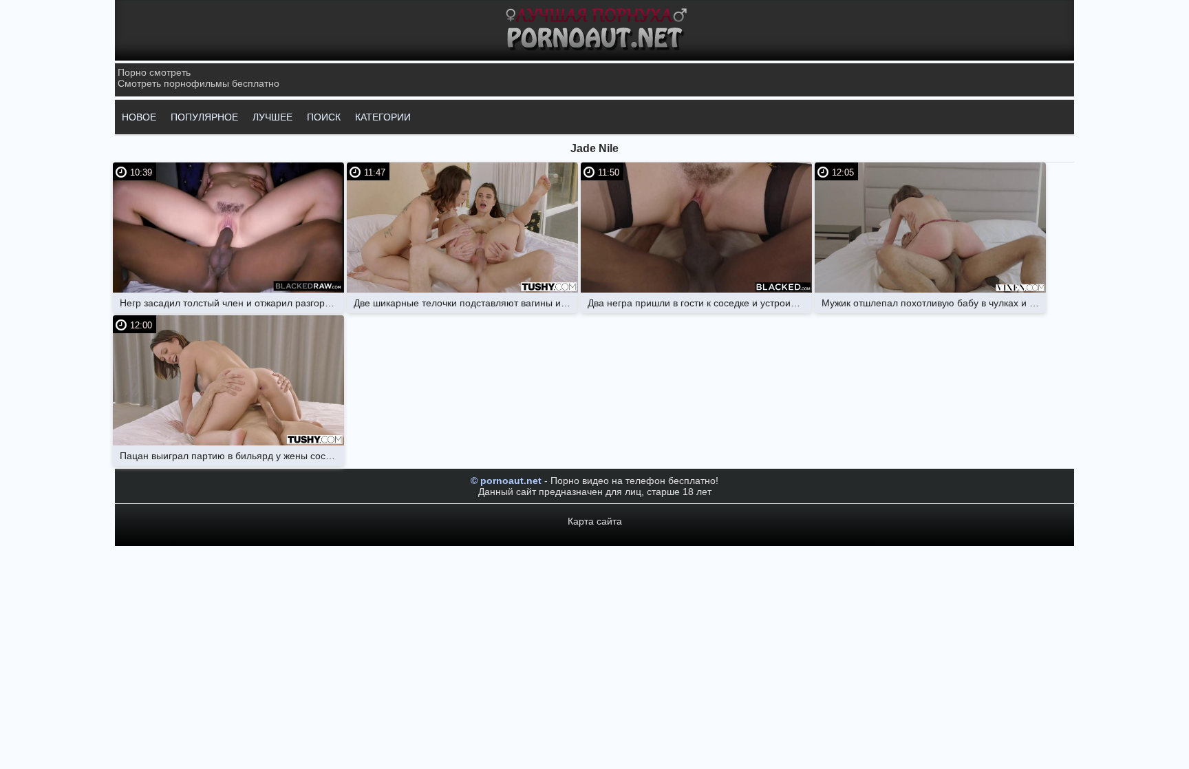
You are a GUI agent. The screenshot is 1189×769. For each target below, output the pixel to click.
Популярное (204, 117)
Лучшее (272, 117)
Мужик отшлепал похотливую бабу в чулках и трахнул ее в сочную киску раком (934, 302)
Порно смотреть (154, 72)
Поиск (324, 117)
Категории (383, 117)
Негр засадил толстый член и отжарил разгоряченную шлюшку (232, 302)
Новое (139, 117)
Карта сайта (595, 521)
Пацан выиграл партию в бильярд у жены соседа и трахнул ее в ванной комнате (232, 455)
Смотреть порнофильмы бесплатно (198, 83)
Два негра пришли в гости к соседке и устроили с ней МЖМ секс (700, 302)
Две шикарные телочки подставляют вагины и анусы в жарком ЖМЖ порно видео (466, 302)
